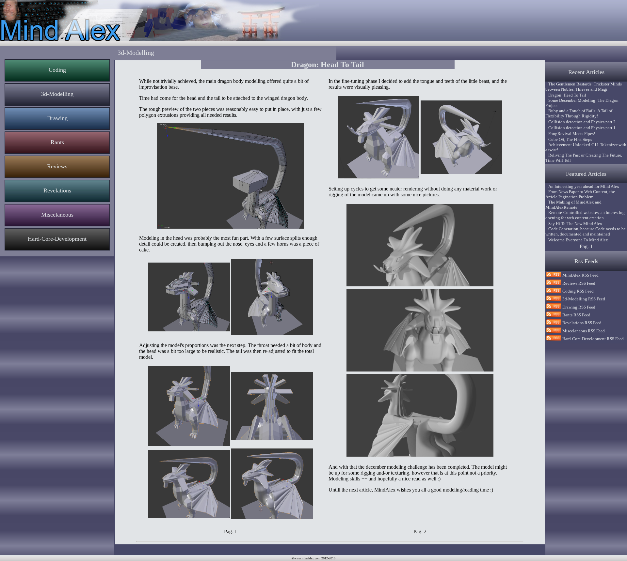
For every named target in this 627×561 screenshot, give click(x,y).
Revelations (57, 190)
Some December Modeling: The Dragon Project (582, 103)
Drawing (57, 118)
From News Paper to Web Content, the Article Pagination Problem (580, 194)
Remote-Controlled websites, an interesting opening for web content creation (585, 215)
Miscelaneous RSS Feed (583, 330)
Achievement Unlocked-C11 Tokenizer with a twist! (585, 147)
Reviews (57, 166)
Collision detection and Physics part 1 (580, 127)
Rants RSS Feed (576, 314)
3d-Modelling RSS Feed (583, 298)
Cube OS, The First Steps (568, 139)
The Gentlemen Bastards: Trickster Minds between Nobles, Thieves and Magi (583, 87)
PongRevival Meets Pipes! (570, 133)
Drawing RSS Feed (578, 307)
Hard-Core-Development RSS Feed (593, 338)
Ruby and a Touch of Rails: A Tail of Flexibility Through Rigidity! (578, 113)
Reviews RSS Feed (578, 283)
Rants (57, 142)
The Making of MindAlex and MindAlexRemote (573, 205)
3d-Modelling (57, 94)
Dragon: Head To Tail (565, 95)
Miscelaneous (57, 214)
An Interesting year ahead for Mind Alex (582, 186)
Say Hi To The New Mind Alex (573, 223)
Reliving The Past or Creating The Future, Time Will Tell (583, 158)
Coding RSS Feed (578, 291)
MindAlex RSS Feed (580, 275)
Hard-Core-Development (57, 238)
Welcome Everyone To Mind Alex (576, 239)
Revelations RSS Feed (582, 322)
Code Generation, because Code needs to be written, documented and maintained (585, 231)
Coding (57, 70)
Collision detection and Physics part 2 (580, 121)
